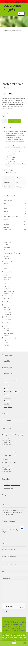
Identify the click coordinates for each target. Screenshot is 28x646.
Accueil (3, 30)
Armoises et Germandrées (10, 206)
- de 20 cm (7, 288)
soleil (6, 275)
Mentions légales (8, 488)
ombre (6, 279)
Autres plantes (7, 229)
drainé (6, 330)
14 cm (22, 187)
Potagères (6, 227)
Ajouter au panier (14, 121)
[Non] (26, 639)
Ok (14, 643)
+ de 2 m (6, 298)
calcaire (6, 328)
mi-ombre (7, 277)
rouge (6, 265)
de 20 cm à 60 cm (9, 291)
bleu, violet (7, 258)
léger (6, 335)
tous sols (6, 345)
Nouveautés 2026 (8, 200)
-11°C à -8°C (8, 314)
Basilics (5, 208)
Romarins (6, 219)
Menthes (6, 213)
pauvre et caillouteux (10, 338)
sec (6, 342)
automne (7, 247)
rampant (6, 286)
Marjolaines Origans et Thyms (11, 216)
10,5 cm (18, 187)
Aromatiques (7, 221)
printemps (7, 242)
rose (6, 263)
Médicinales (8, 30)
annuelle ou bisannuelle (10, 305)
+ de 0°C (6, 307)
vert (5, 268)
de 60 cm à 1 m (8, 293)
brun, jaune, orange (9, 261)
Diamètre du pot (6, 114)
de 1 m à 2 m (8, 296)
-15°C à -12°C (8, 317)
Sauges (5, 203)
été (6, 244)
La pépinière (7, 361)
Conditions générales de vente (12, 485)
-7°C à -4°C (7, 312)
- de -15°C (7, 319)
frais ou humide (8, 333)
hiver (6, 249)
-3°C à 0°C (7, 309)
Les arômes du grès (12, 7)
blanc (6, 256)
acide (6, 326)
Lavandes (6, 211)
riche (6, 340)
